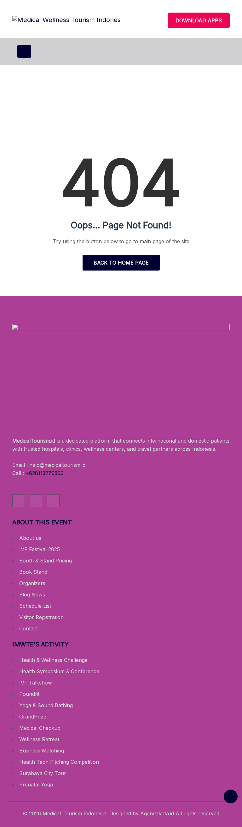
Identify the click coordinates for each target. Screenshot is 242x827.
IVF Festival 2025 (39, 549)
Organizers (32, 583)
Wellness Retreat (39, 739)
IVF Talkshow (35, 682)
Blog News (32, 594)
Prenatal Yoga (36, 784)
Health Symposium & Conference (59, 671)
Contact (28, 628)
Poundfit (29, 694)
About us (30, 538)
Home (97, 115)
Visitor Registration (41, 617)
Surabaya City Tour (42, 773)
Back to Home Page (121, 263)
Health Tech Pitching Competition (59, 762)
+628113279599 (45, 473)
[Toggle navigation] (24, 51)
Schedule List (35, 606)
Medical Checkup (39, 728)
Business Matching (41, 750)
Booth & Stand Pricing (45, 560)
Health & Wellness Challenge (53, 660)
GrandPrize (32, 716)
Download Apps (199, 20)
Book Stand (33, 572)
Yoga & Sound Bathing (46, 705)
